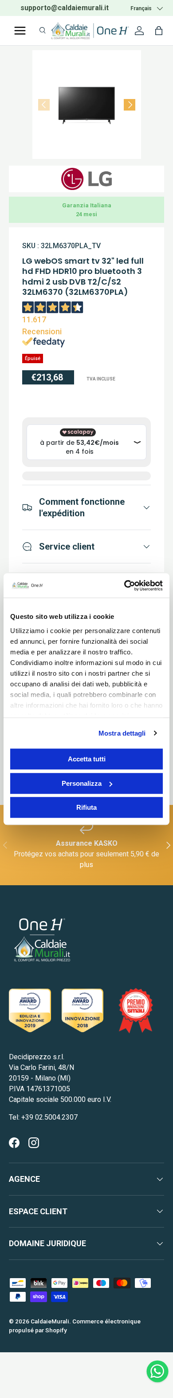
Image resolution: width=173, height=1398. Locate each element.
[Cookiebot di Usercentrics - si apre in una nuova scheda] (124, 585)
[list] (86, 104)
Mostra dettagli (122, 733)
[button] (159, 30)
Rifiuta (86, 807)
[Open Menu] (20, 31)
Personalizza (82, 783)
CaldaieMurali (50, 1321)
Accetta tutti (87, 759)
